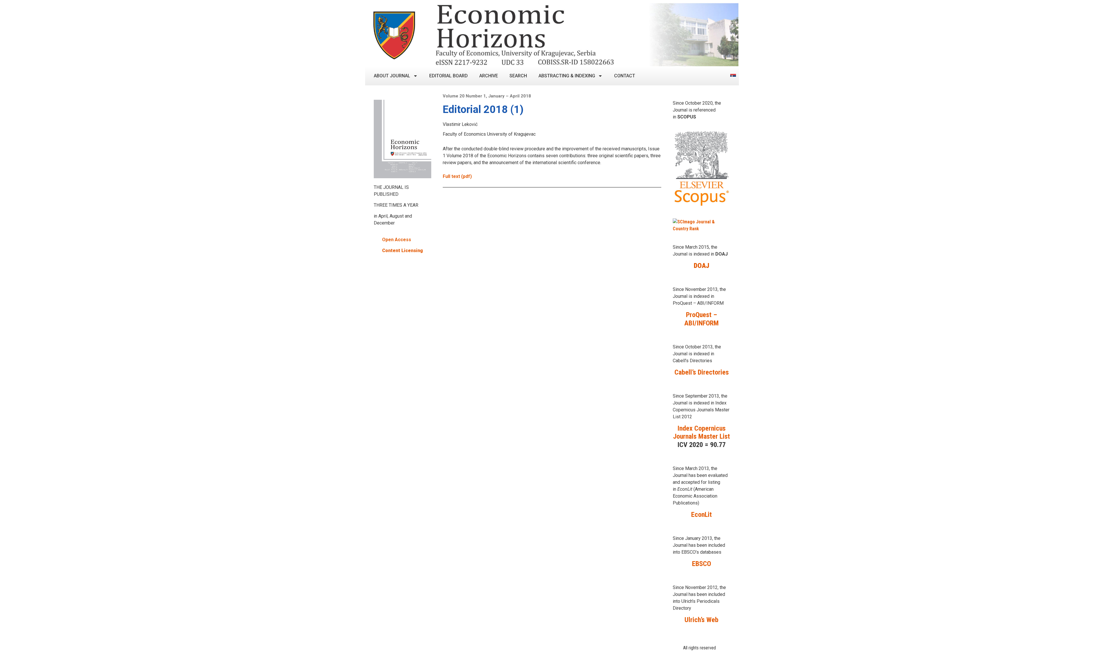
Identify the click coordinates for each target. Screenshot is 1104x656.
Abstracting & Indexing (566, 75)
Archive (488, 75)
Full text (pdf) (457, 176)
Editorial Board (448, 75)
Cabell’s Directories (701, 372)
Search (518, 75)
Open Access (396, 239)
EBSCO (701, 564)
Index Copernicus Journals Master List (701, 432)
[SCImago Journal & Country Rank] (701, 228)
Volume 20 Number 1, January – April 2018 (487, 96)
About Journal (392, 75)
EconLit (701, 515)
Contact (624, 75)
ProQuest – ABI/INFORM (701, 319)
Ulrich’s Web (701, 620)
